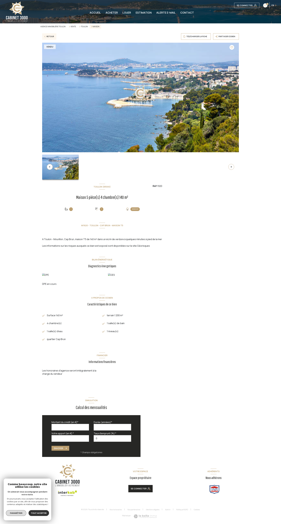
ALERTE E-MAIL (166, 13)
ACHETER (112, 13)
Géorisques (143, 245)
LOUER (126, 13)
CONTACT (187, 13)
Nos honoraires (116, 509)
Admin (168, 509)
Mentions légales (152, 509)
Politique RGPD (182, 509)
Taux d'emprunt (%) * (105, 433)
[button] (231, 167)
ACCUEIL (95, 13)
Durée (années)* (103, 422)
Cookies (197, 510)
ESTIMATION (144, 13)
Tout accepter (39, 513)
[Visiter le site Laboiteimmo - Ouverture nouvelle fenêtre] (145, 516)
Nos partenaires (133, 509)
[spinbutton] (112, 438)
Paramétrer (16, 513)
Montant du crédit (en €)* (65, 422)
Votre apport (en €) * (63, 433)
